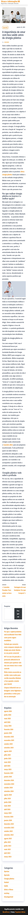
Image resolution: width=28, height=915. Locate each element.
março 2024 (7, 813)
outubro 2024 (8, 787)
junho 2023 (7, 846)
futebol (6, 882)
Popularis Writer (20, 912)
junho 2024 (7, 802)
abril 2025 (7, 766)
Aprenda (5, 27)
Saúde (6, 886)
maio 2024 (7, 806)
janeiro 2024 (8, 820)
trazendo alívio (8, 445)
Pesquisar (7, 606)
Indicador (6, 42)
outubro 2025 (8, 744)
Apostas (6, 871)
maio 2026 (7, 718)
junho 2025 (7, 758)
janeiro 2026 (8, 733)
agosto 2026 (8, 711)
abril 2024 (7, 809)
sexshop (6, 893)
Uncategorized (8, 897)
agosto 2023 (8, 838)
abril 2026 (7, 722)
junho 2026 (7, 715)
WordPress (6, 912)
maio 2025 (7, 762)
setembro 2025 (9, 747)
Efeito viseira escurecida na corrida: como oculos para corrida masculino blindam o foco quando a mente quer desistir (12, 678)
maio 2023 (7, 849)
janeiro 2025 (8, 776)
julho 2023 (7, 842)
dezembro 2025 (9, 737)
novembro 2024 (9, 784)
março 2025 (7, 769)
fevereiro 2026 (8, 729)
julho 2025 (7, 755)
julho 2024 (7, 798)
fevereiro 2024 (8, 816)
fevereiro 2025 (8, 773)
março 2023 (7, 856)
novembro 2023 (9, 827)
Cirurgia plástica (9, 878)
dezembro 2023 (9, 824)
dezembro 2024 (9, 780)
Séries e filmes (8, 889)
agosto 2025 (8, 751)
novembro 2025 (9, 740)
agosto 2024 (8, 795)
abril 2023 (7, 853)
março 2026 (7, 726)
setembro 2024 (9, 791)
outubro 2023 (8, 831)
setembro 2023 (9, 835)
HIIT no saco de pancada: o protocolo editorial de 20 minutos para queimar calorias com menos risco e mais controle (13, 662)
